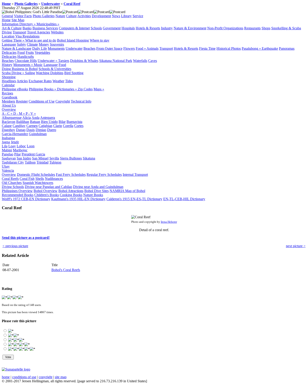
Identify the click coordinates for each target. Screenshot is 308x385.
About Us (9, 105)
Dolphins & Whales (84, 61)
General (7, 16)
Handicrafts (25, 57)
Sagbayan (9, 158)
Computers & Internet (74, 28)
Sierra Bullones (71, 158)
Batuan (35, 122)
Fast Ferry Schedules (71, 174)
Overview (9, 109)
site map (61, 377)
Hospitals (128, 28)
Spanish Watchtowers (38, 183)
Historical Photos (228, 48)
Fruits (30, 52)
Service (138, 16)
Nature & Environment (190, 28)
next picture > (296, 246)
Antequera (47, 118)
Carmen (32, 126)
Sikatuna (89, 158)
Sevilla (54, 158)
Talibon (30, 162)
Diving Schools (13, 187)
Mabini (7, 150)
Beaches (89, 48)
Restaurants (252, 28)
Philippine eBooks (15, 89)
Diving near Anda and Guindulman (98, 187)
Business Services (45, 28)
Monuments (56, 48)
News (116, 16)
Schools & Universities (55, 69)
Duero (51, 130)
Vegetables (42, 52)
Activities (84, 16)
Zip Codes (85, 89)
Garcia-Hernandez (15, 134)
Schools (96, 28)
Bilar (62, 122)
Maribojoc (20, 150)
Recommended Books (17, 195)
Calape (7, 126)
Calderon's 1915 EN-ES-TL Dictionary (134, 199)
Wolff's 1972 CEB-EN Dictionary (26, 199)
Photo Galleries (26, 4)
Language (9, 44)
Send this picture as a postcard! (26, 237)
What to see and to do (40, 40)
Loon (30, 146)
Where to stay (99, 40)
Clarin (57, 126)
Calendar (8, 85)
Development (101, 16)
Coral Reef (72, 4)
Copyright (62, 101)
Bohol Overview (45, 191)
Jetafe (15, 142)
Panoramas (286, 48)
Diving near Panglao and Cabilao (48, 187)
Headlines (9, 81)
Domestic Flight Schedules (36, 174)
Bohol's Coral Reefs (65, 270)
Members (8, 101)
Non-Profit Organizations (225, 28)
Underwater (50, 4)
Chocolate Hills (26, 61)
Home (6, 4)
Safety (21, 44)
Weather (58, 81)
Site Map (17, 20)
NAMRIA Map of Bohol (127, 191)
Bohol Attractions (70, 191)
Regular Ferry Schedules (104, 174)
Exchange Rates (40, 81)
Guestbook (9, 97)
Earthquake (270, 48)
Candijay (19, 126)
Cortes (78, 126)
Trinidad (42, 162)
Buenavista (74, 122)
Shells (39, 179)
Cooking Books (71, 195)
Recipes (7, 93)
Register (22, 101)
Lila (4, 146)
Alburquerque (12, 118)
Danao (20, 130)
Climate (32, 44)
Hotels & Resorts (148, 28)
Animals (153, 48)
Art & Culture (12, 28)
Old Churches (12, 183)
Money (44, 44)
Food (21, 52)
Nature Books (93, 195)
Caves (152, 61)
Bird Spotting (73, 73)
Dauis (30, 130)
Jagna (6, 142)
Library (126, 16)
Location (8, 36)
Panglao (7, 154)
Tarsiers (63, 61)
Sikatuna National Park (115, 61)
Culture (71, 16)
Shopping (9, 77)
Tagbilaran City (13, 162)
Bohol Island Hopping (73, 40)
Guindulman (38, 134)
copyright (45, 377)
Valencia (8, 170)
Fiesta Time (207, 48)
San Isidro (24, 158)
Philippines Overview (17, 191)
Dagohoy (8, 130)
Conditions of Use (42, 101)
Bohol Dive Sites (96, 191)
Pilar (17, 154)
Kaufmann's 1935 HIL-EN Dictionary (78, 199)
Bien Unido (49, 122)
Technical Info (81, 101)
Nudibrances (54, 179)
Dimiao (41, 130)
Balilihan (22, 122)
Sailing (30, 73)
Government (112, 28)
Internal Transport (135, 174)
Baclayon (8, 122)
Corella (68, 126)
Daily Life (39, 48)
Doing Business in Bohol (20, 69)
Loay (12, 146)
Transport (19, 32)
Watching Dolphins (49, 73)
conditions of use (24, 377)
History (7, 65)
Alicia (26, 118)
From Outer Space (109, 48)
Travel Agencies (38, 32)
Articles (22, 81)
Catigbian (45, 126)
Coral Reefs (10, 179)
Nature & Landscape (16, 48)
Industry (167, 28)
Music (38, 65)
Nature (60, 16)
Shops (266, 28)
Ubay (6, 166)
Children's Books (46, 195)
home (6, 377)
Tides (69, 81)
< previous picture (15, 246)
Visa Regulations (27, 36)
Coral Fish (27, 179)
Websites (57, 32)
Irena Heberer (169, 221)
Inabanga (8, 138)
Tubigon (55, 162)
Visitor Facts (23, 16)
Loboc (21, 146)
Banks (27, 28)
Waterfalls (140, 61)
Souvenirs (57, 44)
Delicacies (9, 52)
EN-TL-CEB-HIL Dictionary (184, 199)
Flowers (129, 48)
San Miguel (40, 158)
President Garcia (33, 154)
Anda (35, 118)
